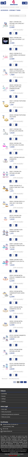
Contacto (3, 401)
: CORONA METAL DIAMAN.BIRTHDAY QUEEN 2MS (16, 293)
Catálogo (3, 398)
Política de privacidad (6, 411)
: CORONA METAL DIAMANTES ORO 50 (16, 322)
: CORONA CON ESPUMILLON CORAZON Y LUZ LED (16, 23)
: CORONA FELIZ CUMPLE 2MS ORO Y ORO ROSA (16, 187)
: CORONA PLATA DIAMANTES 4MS (15, 230)
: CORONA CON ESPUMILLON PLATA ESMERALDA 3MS (15, 86)
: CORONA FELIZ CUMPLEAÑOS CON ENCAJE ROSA (17, 55)
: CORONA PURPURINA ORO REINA (17, 116)
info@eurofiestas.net (7, 431)
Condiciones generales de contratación (10, 414)
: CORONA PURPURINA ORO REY (17, 101)
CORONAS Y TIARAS (14, 7)
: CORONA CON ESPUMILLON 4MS (15, 172)
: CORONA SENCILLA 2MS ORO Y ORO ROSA (16, 202)
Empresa (3, 396)
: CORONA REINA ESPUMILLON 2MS (15, 350)
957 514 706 (5, 428)
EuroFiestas (4, 393)
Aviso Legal (4, 409)
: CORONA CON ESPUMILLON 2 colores (16, 144)
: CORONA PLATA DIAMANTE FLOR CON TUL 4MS (16, 261)
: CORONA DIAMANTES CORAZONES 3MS (17, 336)
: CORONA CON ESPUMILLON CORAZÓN (16, 130)
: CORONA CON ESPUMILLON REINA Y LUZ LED (16, 39)
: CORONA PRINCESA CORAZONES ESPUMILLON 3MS (17, 365)
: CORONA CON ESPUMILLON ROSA (15, 216)
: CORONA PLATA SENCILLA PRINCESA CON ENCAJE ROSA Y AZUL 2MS (17, 71)
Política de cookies (5, 417)
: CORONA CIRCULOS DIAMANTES (16, 158)
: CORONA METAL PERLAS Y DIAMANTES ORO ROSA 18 (17, 277)
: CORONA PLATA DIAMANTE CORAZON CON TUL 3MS (16, 245)
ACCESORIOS (6, 7)
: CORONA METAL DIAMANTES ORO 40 (16, 308)
